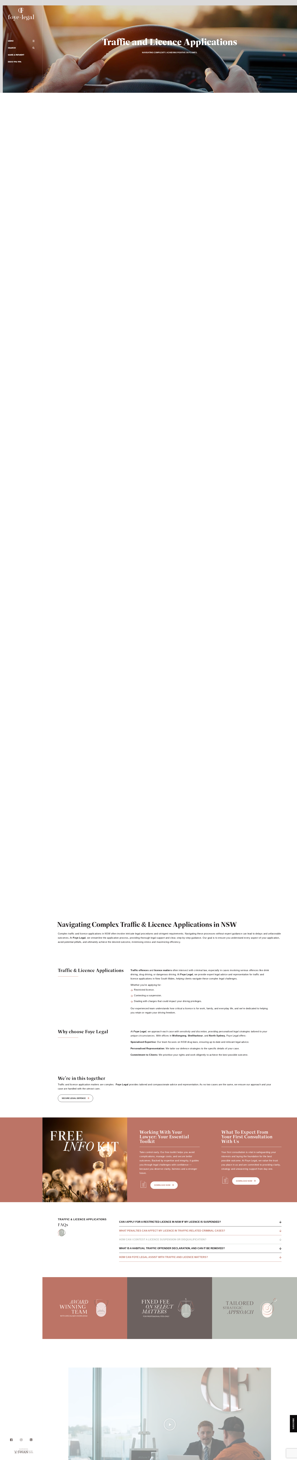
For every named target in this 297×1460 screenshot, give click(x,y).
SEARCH (11, 48)
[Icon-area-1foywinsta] (21, 1440)
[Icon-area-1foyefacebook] (11, 1440)
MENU (10, 41)
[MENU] (33, 41)
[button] (169, 1424)
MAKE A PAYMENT (16, 55)
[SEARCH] (33, 48)
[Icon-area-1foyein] (31, 1440)
